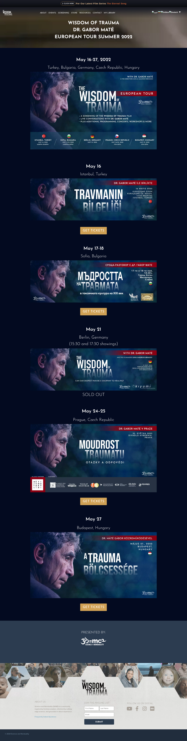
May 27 (94, 519)
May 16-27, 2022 (93, 60)
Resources (85, 13)
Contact (97, 13)
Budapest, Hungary (93, 528)
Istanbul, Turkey (93, 174)
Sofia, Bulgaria (93, 256)
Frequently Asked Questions (45, 717)
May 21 (93, 329)
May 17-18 (93, 248)
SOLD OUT (93, 395)
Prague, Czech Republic (93, 420)
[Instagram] (144, 708)
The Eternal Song (116, 3)
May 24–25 (93, 411)
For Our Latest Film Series (91, 3)
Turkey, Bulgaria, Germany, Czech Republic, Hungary (93, 68)
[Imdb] (152, 708)
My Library (109, 13)
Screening (63, 13)
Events (52, 13)
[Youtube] (129, 708)
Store (74, 13)
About (43, 13)
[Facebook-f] (137, 708)
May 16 (93, 166)
